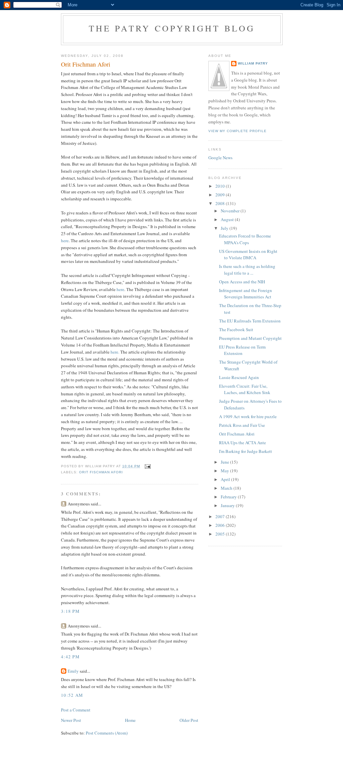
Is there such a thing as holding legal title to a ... (247, 269)
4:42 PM (70, 657)
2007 (220, 516)
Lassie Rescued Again (239, 377)
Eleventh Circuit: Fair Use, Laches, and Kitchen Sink (244, 389)
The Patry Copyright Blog (172, 28)
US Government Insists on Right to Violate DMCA (248, 254)
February (229, 497)
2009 (220, 195)
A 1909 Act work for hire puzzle (248, 416)
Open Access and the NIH (242, 282)
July (225, 228)
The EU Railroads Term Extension (250, 321)
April (226, 479)
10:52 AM (72, 695)
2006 (220, 525)
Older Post (189, 720)
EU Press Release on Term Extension (242, 350)
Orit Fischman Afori (101, 472)
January (228, 505)
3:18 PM (70, 611)
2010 (220, 186)
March (227, 488)
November (231, 211)
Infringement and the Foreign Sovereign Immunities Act (245, 293)
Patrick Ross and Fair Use (242, 425)
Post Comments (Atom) (107, 733)
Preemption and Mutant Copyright (250, 338)
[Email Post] (147, 466)
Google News (220, 158)
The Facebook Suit (236, 329)
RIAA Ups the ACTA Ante (242, 443)
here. (115, 352)
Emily (73, 671)
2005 (220, 534)
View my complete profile (237, 131)
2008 (220, 203)
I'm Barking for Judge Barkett (245, 451)
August (228, 219)
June (225, 462)
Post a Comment (75, 710)
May (225, 471)
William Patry (253, 63)
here (65, 240)
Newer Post (71, 720)
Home (130, 720)
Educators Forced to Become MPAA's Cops (245, 239)
